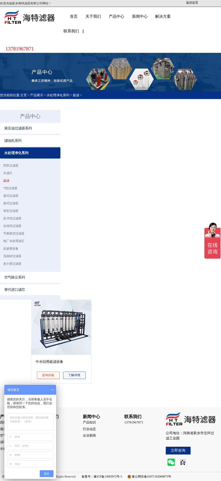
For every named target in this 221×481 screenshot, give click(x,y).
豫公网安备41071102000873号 (151, 476)
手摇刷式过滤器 (13, 233)
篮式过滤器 (10, 195)
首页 (74, 16)
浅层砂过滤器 (12, 256)
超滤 (76, 95)
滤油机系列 (13, 140)
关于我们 (93, 16)
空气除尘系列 (14, 277)
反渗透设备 (10, 248)
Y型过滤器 (10, 188)
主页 (24, 95)
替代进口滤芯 (14, 289)
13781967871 (19, 49)
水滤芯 (7, 173)
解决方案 (163, 16)
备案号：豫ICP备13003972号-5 (102, 476)
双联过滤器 (10, 165)
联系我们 (71, 31)
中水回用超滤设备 (49, 361)
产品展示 (36, 95)
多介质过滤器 (12, 263)
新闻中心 (140, 16)
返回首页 (192, 2)
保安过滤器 (10, 210)
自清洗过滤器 (12, 226)
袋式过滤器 (10, 203)
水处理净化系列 (58, 95)
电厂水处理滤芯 (13, 241)
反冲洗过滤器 (12, 218)
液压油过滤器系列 (18, 128)
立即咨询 (178, 450)
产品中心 (116, 16)
